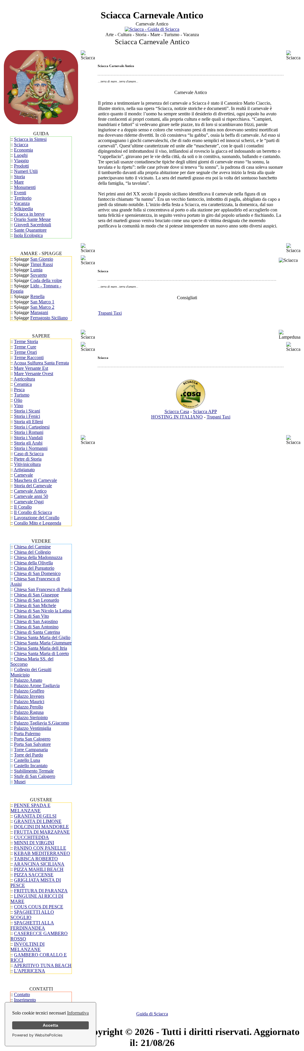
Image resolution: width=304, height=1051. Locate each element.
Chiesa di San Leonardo (36, 600)
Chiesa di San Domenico (37, 573)
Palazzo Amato (28, 680)
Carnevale (23, 474)
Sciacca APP (205, 411)
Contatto (22, 994)
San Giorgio (41, 259)
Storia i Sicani (27, 410)
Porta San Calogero (32, 738)
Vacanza (22, 203)
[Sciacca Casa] (190, 407)
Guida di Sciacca (152, 1013)
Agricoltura (24, 378)
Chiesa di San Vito (31, 616)
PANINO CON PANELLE (40, 848)
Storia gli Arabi (28, 442)
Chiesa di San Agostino (36, 621)
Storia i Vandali (28, 437)
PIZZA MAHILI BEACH (39, 869)
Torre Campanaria (31, 749)
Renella (37, 296)
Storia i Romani (28, 432)
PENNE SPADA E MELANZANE (30, 808)
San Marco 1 (42, 301)
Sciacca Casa (176, 411)
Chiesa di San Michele (35, 605)
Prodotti (21, 165)
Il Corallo (23, 506)
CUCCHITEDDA (31, 837)
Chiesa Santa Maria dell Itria (40, 648)
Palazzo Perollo (28, 706)
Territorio (22, 197)
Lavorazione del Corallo (36, 517)
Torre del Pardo (28, 754)
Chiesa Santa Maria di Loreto (41, 653)
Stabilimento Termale (34, 770)
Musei (20, 781)
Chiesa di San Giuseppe (36, 594)
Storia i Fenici (27, 416)
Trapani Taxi (110, 313)
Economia (23, 149)
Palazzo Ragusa (29, 712)
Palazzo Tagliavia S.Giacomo (41, 722)
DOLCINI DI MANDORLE (41, 826)
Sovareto (38, 275)
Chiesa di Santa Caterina (37, 632)
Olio (18, 400)
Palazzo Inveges (29, 696)
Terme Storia (26, 341)
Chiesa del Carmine (32, 546)
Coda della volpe (46, 280)
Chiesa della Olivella (33, 562)
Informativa (78, 1012)
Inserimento (25, 999)
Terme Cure (25, 346)
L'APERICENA (29, 970)
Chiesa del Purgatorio (34, 568)
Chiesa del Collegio (32, 552)
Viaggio (21, 160)
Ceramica (23, 384)
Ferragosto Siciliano (49, 317)
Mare (19, 181)
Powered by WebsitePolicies (37, 1035)
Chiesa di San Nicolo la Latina (42, 610)
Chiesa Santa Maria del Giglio (42, 637)
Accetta (50, 1025)
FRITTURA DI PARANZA (41, 890)
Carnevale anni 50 (31, 496)
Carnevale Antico (30, 490)
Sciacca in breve (29, 213)
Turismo (21, 394)
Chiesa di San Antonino (36, 626)
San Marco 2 (42, 307)
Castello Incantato (31, 765)
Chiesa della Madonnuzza (38, 557)
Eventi (20, 192)
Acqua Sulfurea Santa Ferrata (41, 362)
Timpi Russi (41, 264)
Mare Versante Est (31, 368)
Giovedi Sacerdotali (32, 224)
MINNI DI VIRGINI (34, 842)
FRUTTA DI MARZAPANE (42, 832)
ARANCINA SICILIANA (39, 864)
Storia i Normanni (31, 448)
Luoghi (21, 155)
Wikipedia (23, 208)
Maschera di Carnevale (35, 480)
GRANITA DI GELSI (35, 815)
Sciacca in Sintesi (30, 139)
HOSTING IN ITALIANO (177, 416)
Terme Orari (25, 352)
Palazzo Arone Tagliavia (37, 685)
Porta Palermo (27, 733)
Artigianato (24, 469)
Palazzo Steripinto (31, 717)
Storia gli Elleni (28, 421)
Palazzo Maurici (29, 701)
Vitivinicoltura (27, 464)
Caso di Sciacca (29, 453)
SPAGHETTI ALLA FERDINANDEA (32, 925)
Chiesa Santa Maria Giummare (43, 642)
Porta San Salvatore (32, 744)
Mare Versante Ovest (33, 373)
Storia (19, 176)
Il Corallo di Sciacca (33, 512)
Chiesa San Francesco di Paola (43, 589)
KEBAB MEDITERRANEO (42, 853)
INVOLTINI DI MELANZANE (27, 947)
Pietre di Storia (28, 458)
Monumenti (25, 187)
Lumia (36, 269)
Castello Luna (27, 760)
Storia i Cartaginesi (32, 426)
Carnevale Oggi (29, 501)
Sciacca (21, 144)
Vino (18, 405)
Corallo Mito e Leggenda (37, 523)
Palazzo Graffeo (29, 690)
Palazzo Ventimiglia (32, 728)
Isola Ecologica (28, 235)
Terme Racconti (29, 357)
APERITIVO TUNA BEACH (43, 965)
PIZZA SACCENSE (33, 874)
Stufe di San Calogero (34, 776)
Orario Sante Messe (32, 219)
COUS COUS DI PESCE (38, 906)
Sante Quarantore (30, 230)
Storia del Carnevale (33, 485)
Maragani (39, 312)
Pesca (19, 389)
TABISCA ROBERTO (36, 858)
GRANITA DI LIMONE (37, 821)
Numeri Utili (26, 171)
